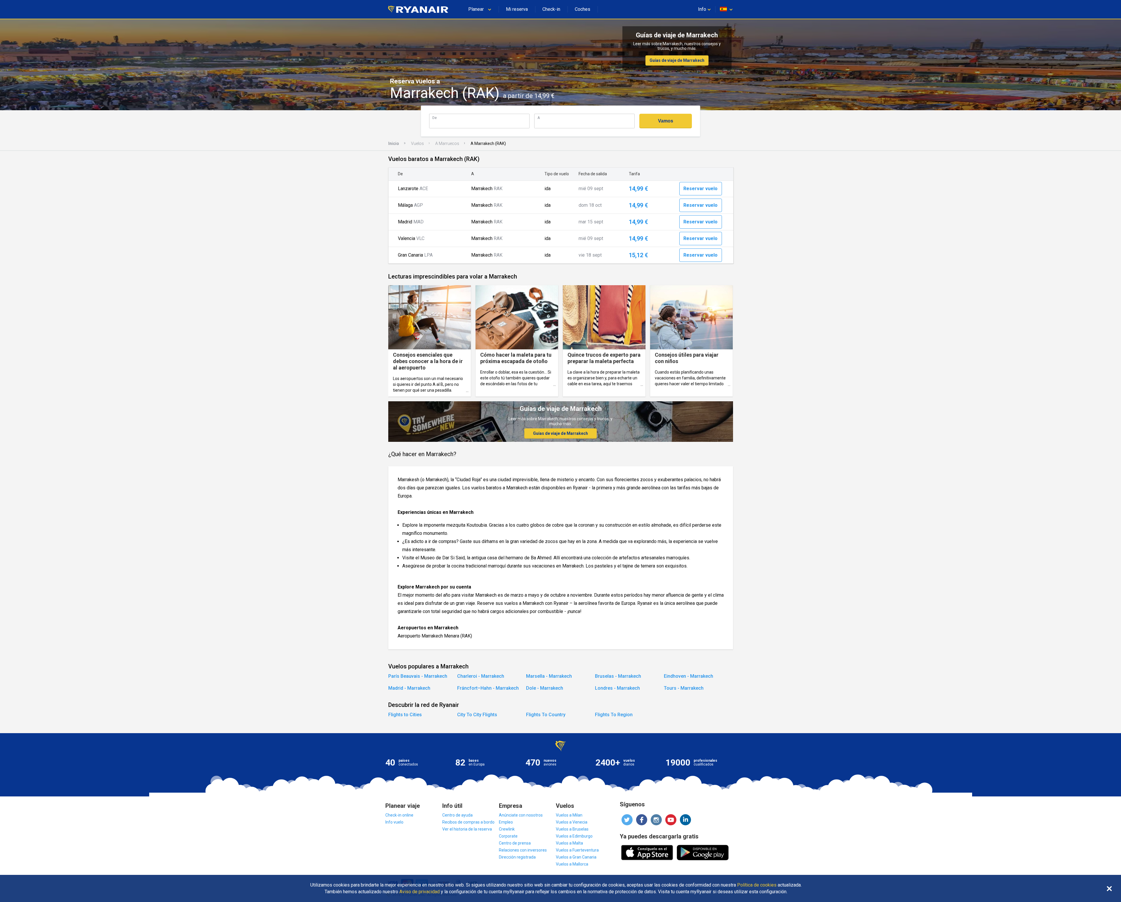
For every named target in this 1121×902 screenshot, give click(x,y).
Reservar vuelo (700, 188)
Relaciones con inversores (523, 850)
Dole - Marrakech (544, 688)
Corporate (508, 836)
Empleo (506, 822)
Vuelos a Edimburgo (574, 836)
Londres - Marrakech (617, 688)
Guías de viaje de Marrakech (677, 60)
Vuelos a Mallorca (572, 864)
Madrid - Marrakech (409, 688)
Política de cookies (757, 885)
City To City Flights (477, 714)
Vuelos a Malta (569, 843)
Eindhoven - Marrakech (688, 676)
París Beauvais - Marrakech (417, 676)
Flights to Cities (405, 714)
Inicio (393, 143)
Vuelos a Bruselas (572, 829)
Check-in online (399, 815)
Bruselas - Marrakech (618, 676)
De (434, 118)
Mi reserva (517, 9)
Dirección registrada (517, 857)
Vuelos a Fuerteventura (577, 850)
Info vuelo (394, 822)
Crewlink (507, 829)
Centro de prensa (515, 843)
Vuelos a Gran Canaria (576, 857)
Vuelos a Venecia (571, 822)
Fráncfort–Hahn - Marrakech (488, 688)
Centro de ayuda (457, 815)
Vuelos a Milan (569, 815)
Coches (582, 9)
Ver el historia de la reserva (467, 829)
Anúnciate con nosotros (521, 815)
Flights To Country (545, 714)
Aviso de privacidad (419, 891)
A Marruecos (447, 143)
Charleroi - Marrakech (480, 676)
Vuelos (417, 143)
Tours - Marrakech (684, 688)
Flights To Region (614, 714)
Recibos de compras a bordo (468, 822)
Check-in (551, 9)
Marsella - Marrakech (549, 676)
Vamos (665, 120)
